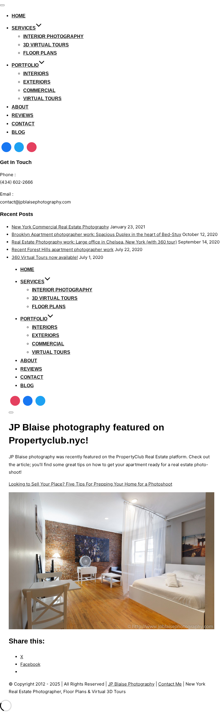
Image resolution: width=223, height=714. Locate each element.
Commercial (39, 90)
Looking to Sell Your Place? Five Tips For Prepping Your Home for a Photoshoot (90, 484)
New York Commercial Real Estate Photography (60, 227)
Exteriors (37, 82)
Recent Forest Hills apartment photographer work (63, 249)
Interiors (36, 73)
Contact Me (170, 684)
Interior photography (53, 36)
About (20, 106)
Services (24, 28)
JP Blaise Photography (131, 684)
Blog (18, 132)
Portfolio (25, 65)
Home (19, 15)
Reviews (22, 115)
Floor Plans (40, 53)
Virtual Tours (42, 98)
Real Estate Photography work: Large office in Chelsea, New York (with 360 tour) (94, 242)
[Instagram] (31, 147)
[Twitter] (19, 147)
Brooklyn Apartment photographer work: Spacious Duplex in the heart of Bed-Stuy (96, 234)
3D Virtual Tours (46, 44)
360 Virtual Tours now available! (45, 257)
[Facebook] (6, 147)
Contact (23, 123)
